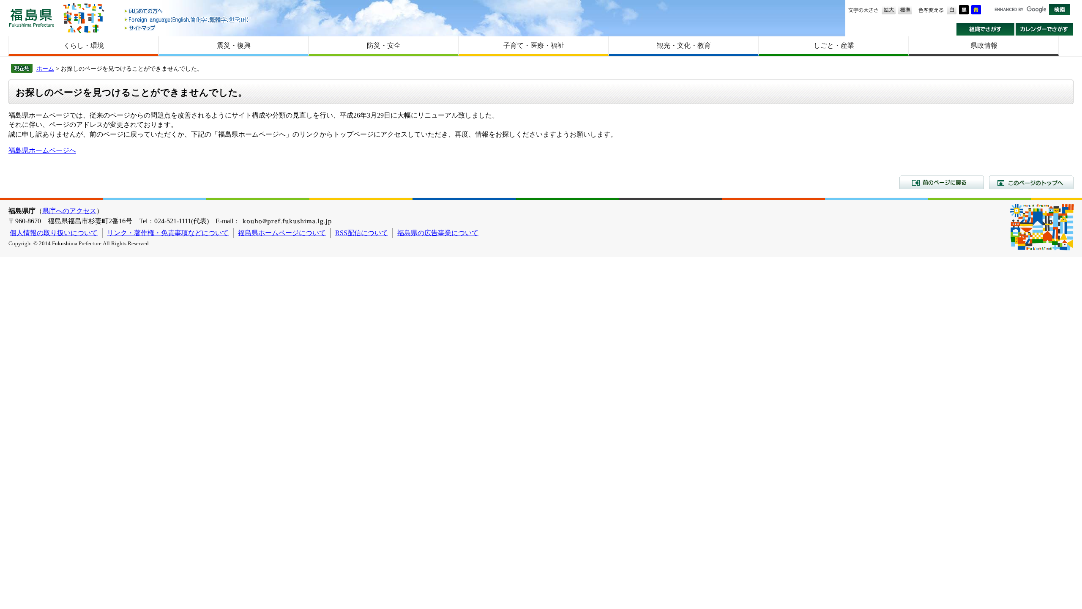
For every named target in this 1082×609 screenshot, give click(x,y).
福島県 (31, 17)
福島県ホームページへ (42, 150)
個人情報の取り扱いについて (54, 232)
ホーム (45, 68)
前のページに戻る (941, 182)
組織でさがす (985, 29)
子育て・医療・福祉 (533, 45)
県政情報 (983, 45)
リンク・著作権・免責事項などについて (168, 232)
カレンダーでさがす (1045, 29)
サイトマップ (187, 28)
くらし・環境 (83, 45)
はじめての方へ (187, 12)
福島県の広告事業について (437, 232)
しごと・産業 (834, 45)
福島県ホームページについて (282, 232)
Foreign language (187, 20)
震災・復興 (234, 45)
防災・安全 (384, 45)
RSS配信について (361, 232)
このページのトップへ (1031, 182)
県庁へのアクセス (69, 210)
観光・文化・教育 (684, 45)
